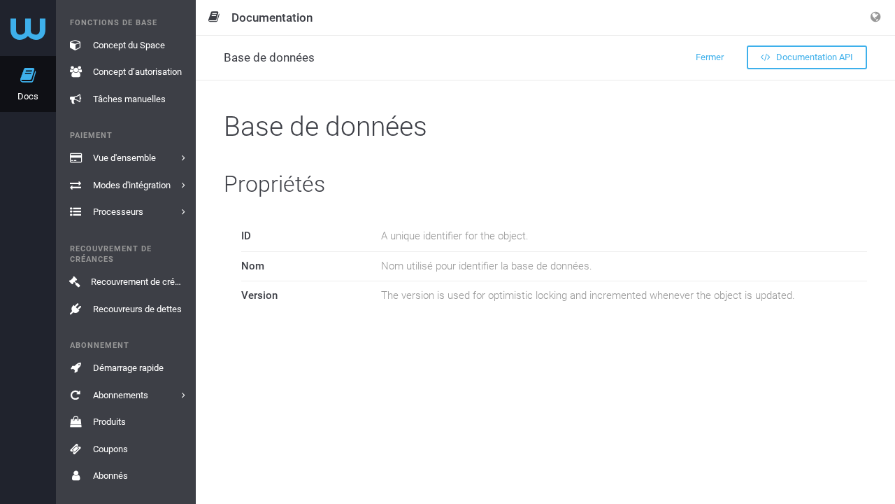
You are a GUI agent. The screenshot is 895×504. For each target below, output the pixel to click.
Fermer (710, 57)
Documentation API (813, 57)
